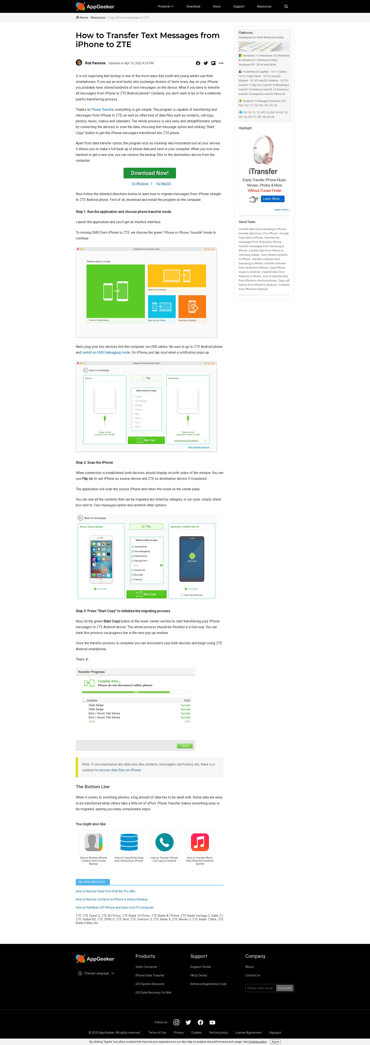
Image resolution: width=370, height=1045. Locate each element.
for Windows (140, 183)
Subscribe (285, 988)
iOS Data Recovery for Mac (154, 992)
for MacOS (163, 183)
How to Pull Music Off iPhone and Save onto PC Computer (115, 907)
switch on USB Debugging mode (106, 352)
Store (217, 6)
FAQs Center (198, 975)
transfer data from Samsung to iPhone (262, 229)
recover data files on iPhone (120, 770)
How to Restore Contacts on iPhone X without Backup (112, 899)
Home (84, 17)
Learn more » (282, 209)
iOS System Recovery (150, 984)
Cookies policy (257, 1041)
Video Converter (146, 967)
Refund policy (218, 1032)
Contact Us (252, 975)
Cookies (196, 1032)
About (249, 967)
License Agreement (248, 1032)
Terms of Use (157, 1032)
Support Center (200, 967)
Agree (275, 1041)
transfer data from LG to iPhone (258, 233)
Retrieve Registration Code (208, 984)
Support (238, 6)
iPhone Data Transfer (150, 975)
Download (193, 6)
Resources (264, 6)
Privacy (179, 1032)
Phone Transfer (102, 110)
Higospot (275, 1032)
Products (164, 6)
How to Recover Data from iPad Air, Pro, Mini (105, 891)
